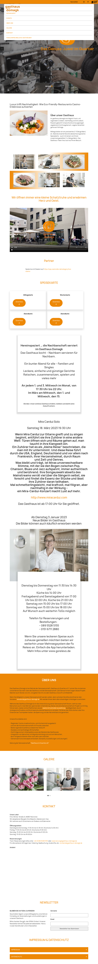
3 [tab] (49, 86)
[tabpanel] (27, 779)
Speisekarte (11, 13)
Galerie (9, 28)
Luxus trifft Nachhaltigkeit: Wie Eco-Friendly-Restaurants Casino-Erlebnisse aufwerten (45, 105)
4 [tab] (51, 86)
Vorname (53, 911)
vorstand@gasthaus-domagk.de (28, 699)
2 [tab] (48, 86)
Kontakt (9, 33)
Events (9, 18)
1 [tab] (46, 86)
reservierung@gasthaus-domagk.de (64, 841)
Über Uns (9, 23)
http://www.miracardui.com (49, 497)
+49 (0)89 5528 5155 (41, 841)
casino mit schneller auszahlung (54, 708)
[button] (49, 950)
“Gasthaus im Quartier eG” (40, 743)
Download (19, 303)
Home (8, 8)
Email (52, 919)
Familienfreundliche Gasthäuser (18, 38)
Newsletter (74, 2)
